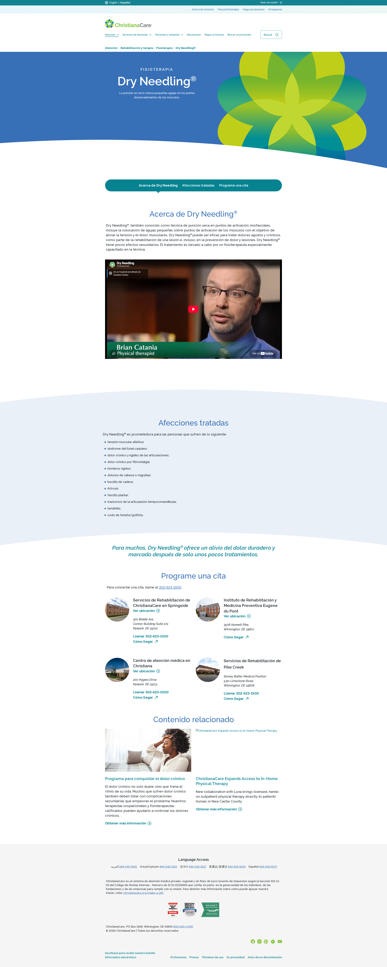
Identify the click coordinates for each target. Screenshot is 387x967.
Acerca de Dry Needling (158, 185)
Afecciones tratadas (198, 185)
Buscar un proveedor (239, 34)
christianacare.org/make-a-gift (143, 892)
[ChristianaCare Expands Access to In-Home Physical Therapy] (239, 750)
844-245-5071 (268, 866)
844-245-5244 (237, 866)
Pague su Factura (214, 34)
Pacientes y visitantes (167, 34)
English (113, 2)
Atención (110, 34)
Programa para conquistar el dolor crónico (145, 778)
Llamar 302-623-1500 (150, 636)
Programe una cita (233, 185)
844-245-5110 (168, 866)
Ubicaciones (194, 34)
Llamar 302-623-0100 (151, 692)
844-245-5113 (197, 866)
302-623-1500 (170, 587)
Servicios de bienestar (135, 34)
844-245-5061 (128, 866)
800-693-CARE (183, 926)
